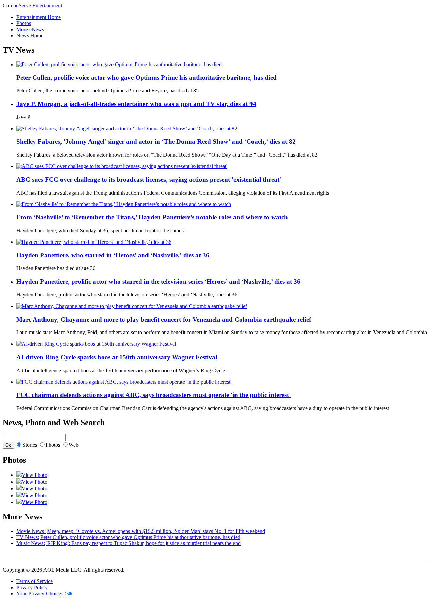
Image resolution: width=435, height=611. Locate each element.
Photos (23, 23)
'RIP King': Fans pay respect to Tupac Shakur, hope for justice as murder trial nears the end (143, 543)
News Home (30, 35)
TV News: (27, 537)
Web (74, 445)
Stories (29, 445)
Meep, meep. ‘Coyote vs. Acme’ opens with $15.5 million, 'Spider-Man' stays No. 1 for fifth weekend (156, 531)
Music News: (30, 543)
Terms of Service (34, 581)
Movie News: (31, 531)
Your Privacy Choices (39, 593)
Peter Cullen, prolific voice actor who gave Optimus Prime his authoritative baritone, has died (140, 537)
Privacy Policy (32, 587)
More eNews (30, 29)
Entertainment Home (38, 17)
